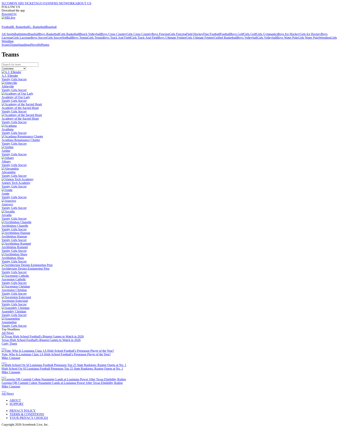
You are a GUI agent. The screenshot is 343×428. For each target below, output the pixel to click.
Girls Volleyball (267, 37)
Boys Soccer (39, 37)
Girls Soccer (54, 37)
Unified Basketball (225, 37)
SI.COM (7, 3)
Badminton (21, 34)
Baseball (51, 27)
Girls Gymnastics (267, 34)
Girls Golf (249, 34)
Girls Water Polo (308, 37)
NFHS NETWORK (62, 3)
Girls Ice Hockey (310, 34)
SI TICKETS (29, 3)
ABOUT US (83, 3)
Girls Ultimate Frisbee (200, 37)
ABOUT (15, 400)
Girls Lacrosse (22, 37)
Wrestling (325, 37)
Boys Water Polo (287, 37)
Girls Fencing (177, 34)
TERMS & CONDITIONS (27, 414)
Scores (6, 44)
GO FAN (44, 3)
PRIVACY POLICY (23, 410)
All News (8, 333)
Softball (67, 37)
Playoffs (35, 44)
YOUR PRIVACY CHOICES (29, 417)
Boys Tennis (80, 37)
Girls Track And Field (144, 37)
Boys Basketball (49, 34)
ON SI (17, 3)
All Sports (8, 34)
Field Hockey (194, 34)
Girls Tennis (95, 37)
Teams (14, 44)
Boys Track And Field (117, 37)
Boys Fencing (160, 34)
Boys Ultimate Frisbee (172, 37)
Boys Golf (236, 34)
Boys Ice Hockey (289, 34)
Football (7, 27)
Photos (45, 44)
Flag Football (211, 34)
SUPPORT (17, 404)
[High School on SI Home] (17, 23)
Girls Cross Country (139, 34)
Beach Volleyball (90, 34)
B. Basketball (20, 27)
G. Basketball (37, 27)
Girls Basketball (69, 34)
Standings (24, 44)
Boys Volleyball (247, 37)
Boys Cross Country (113, 34)
